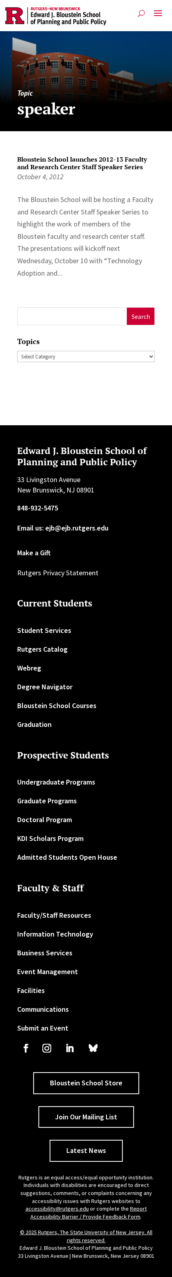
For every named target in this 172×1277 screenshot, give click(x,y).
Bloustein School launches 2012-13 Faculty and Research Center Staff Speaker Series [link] (82, 163)
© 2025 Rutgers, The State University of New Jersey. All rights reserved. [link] (86, 1236)
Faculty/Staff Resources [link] (54, 915)
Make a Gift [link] (34, 552)
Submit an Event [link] (42, 1028)
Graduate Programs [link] (47, 800)
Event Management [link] (47, 971)
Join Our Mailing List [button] (86, 1116)
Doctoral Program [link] (44, 819)
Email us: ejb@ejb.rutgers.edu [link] (62, 527)
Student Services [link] (44, 630)
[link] (55, 16)
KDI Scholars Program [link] (50, 838)
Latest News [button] (86, 1150)
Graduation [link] (34, 724)
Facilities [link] (31, 990)
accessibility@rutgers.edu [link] (57, 1208)
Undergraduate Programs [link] (56, 782)
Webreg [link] (29, 668)
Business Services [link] (44, 952)
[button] (158, 16)
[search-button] (141, 13)
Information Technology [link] (55, 934)
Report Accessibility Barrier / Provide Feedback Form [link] (88, 1212)
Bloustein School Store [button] (86, 1082)
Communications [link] (43, 1009)
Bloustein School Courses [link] (56, 705)
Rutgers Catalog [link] (42, 649)
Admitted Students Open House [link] (67, 857)
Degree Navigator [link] (44, 686)
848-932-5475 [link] (37, 507)
